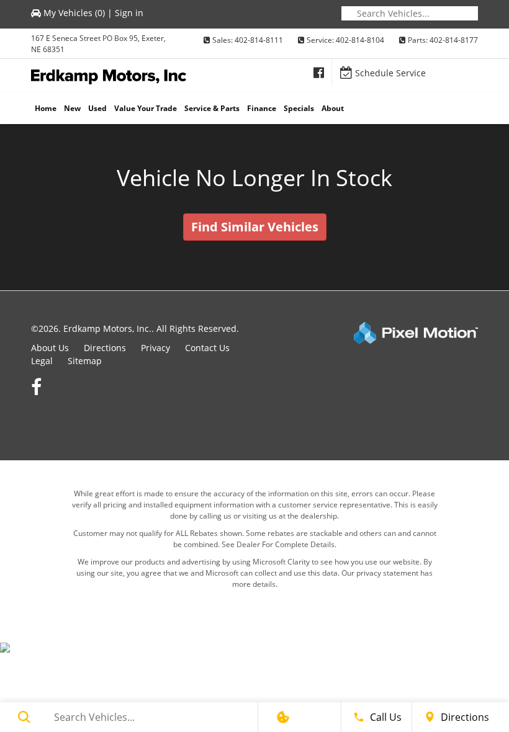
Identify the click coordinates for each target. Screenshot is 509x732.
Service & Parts (212, 108)
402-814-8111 (259, 40)
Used (97, 108)
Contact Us (207, 348)
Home (45, 108)
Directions (105, 348)
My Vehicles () (74, 13)
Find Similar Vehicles (254, 226)
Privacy (155, 348)
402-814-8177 (454, 40)
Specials (299, 108)
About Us (50, 348)
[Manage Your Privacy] (283, 717)
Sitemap (85, 361)
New (72, 108)
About (333, 108)
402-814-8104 (360, 40)
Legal (42, 361)
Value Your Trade (145, 108)
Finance (261, 108)
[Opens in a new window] (319, 72)
